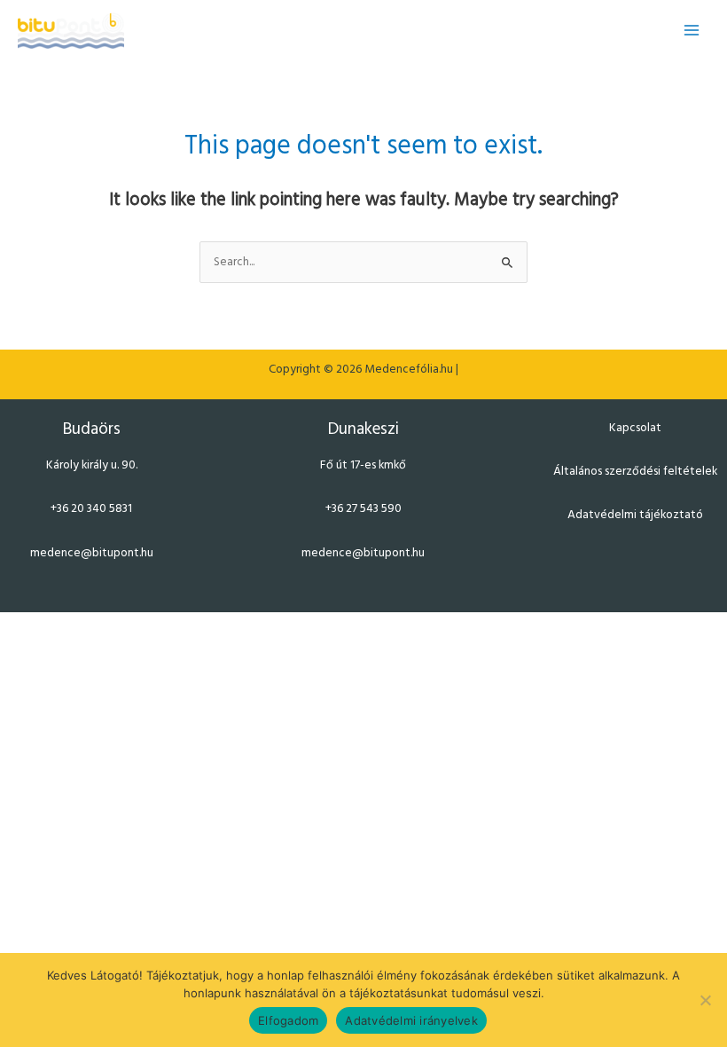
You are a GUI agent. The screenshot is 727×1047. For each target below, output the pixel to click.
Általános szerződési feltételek (635, 471)
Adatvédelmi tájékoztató (635, 515)
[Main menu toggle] (692, 30)
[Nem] (705, 1000)
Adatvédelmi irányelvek (411, 1020)
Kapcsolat (635, 428)
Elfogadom (288, 1020)
